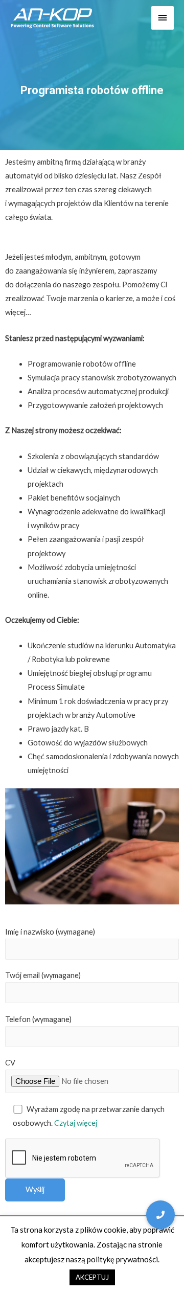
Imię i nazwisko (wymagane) (50, 931)
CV (10, 1062)
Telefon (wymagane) (38, 1019)
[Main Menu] (162, 18)
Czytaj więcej (75, 1123)
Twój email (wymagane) (43, 975)
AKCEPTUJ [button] (92, 1277)
